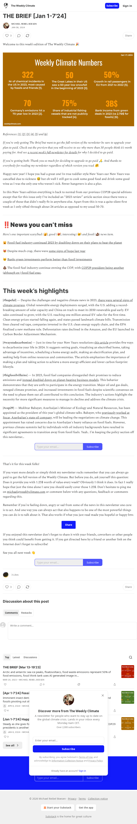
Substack (50, 816)
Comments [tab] (11, 612)
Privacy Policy (95, 760)
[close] (103, 695)
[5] (36, 134)
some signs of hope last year (67, 251)
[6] (45, 134)
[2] (23, 134)
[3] (27, 134)
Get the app (86, 807)
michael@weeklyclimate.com (26, 492)
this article (101, 342)
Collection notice (98, 798)
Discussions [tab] (30, 657)
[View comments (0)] (18, 35)
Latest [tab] (16, 657)
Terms (82, 798)
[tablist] (18, 612)
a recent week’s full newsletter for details (52, 152)
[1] (19, 134)
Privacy (72, 798)
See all (10, 745)
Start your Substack (59, 807)
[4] (32, 134)
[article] (68, 676)
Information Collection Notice (67, 760)
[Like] (5, 684)
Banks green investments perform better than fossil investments (49, 259)
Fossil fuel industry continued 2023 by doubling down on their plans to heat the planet (64, 242)
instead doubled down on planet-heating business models (60, 380)
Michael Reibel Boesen (24, 24)
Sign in (127, 5)
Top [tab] (7, 657)
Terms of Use (86, 757)
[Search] (130, 657)
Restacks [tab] (26, 612)
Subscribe (112, 5)
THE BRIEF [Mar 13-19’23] (22, 667)
